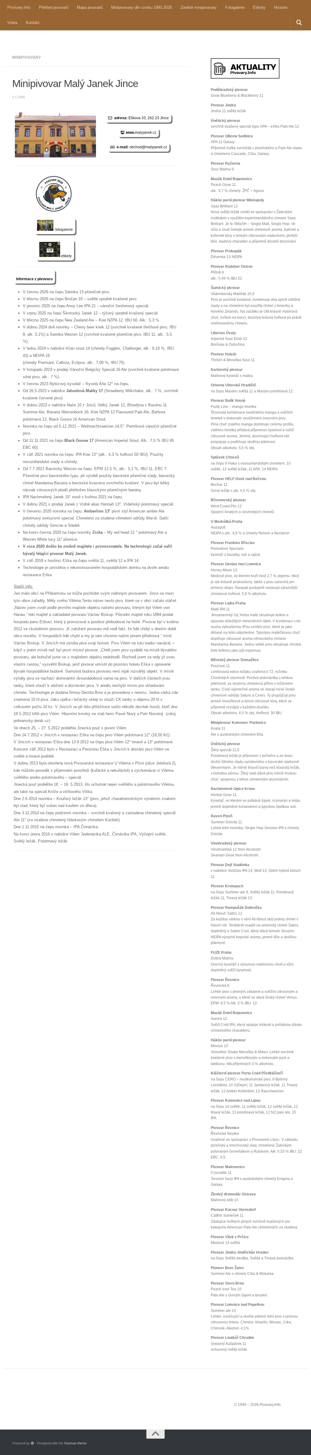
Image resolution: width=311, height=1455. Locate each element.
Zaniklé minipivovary (198, 7)
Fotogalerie (234, 7)
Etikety (259, 7)
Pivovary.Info (18, 7)
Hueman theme (75, 1443)
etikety (66, 256)
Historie (280, 7)
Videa (12, 22)
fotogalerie (63, 229)
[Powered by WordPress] (32, 1443)
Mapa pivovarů (90, 7)
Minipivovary (26, 57)
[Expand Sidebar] (197, 58)
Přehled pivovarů (53, 7)
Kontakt (32, 22)
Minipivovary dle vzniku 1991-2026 (141, 7)
